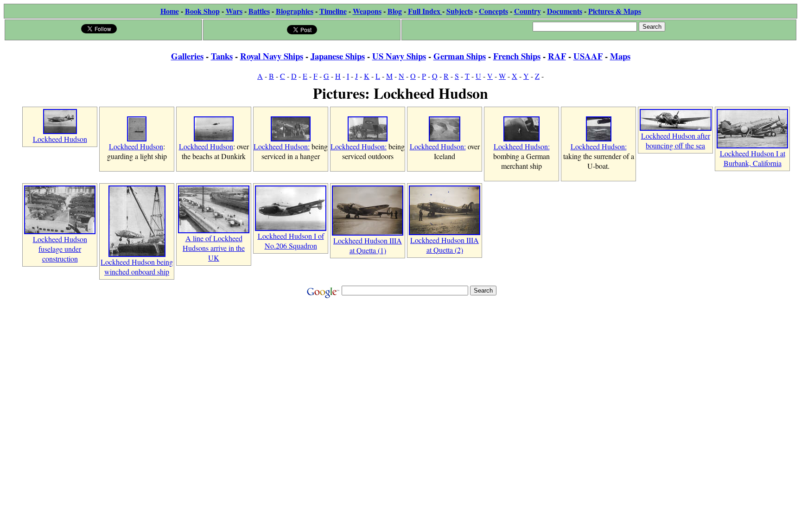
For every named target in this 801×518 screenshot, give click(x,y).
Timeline (333, 11)
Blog (395, 11)
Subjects (459, 11)
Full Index (425, 11)
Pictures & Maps (614, 11)
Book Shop (202, 11)
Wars (234, 11)
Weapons (367, 11)
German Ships (459, 56)
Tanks (222, 56)
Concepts (493, 11)
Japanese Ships (338, 56)
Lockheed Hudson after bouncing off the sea (675, 140)
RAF (557, 56)
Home (169, 11)
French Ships (516, 56)
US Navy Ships (399, 56)
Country (527, 11)
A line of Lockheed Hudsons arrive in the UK (214, 247)
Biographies (294, 11)
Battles (259, 11)
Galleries (187, 56)
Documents (564, 11)
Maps (620, 56)
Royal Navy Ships (271, 56)
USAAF (588, 56)
